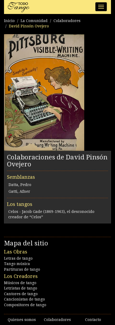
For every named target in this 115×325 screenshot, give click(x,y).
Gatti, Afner (19, 191)
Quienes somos (22, 319)
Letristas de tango (20, 288)
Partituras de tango (22, 269)
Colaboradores (66, 21)
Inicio (9, 21)
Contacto (93, 319)
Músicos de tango (20, 283)
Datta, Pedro (20, 185)
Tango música (17, 264)
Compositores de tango (25, 305)
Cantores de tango (21, 294)
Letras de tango (18, 258)
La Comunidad (34, 21)
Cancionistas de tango (24, 299)
